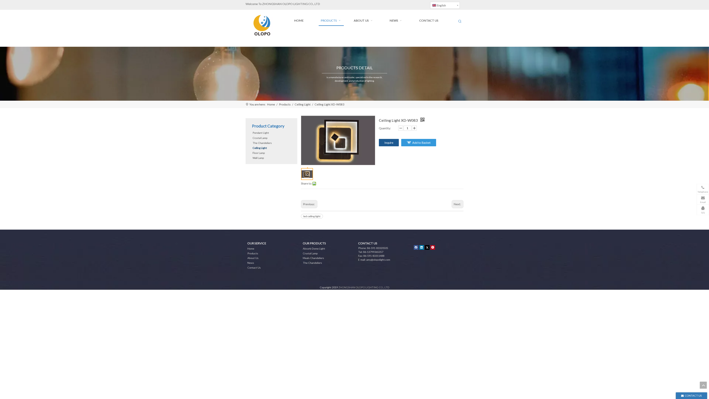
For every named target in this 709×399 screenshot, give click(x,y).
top (703, 385)
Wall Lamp (258, 157)
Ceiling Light (260, 147)
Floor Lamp (259, 152)
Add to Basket (421, 142)
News (250, 262)
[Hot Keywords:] (460, 21)
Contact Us (254, 267)
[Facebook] (416, 247)
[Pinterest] (432, 247)
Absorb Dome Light (314, 248)
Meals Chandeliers (313, 258)
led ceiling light (312, 216)
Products (252, 253)
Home (250, 248)
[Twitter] (427, 247)
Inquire (388, 142)
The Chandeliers (262, 142)
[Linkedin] (421, 247)
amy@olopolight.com (378, 259)
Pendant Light (261, 132)
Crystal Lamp (260, 137)
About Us (252, 258)
